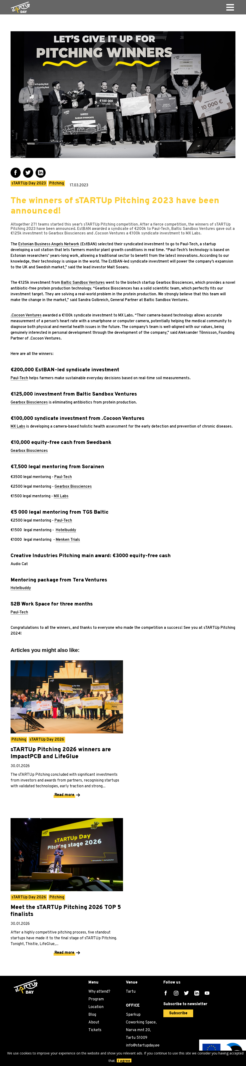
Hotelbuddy (66, 530)
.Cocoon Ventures (26, 315)
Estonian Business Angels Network (48, 244)
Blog (92, 1014)
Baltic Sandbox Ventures (83, 282)
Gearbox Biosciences (29, 402)
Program (96, 999)
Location (96, 1007)
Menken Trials (68, 539)
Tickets (94, 1030)
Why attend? (99, 991)
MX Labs (18, 426)
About (93, 1022)
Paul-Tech (19, 378)
